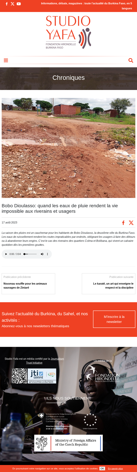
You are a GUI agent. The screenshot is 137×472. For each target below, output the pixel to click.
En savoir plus (115, 468)
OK (102, 468)
